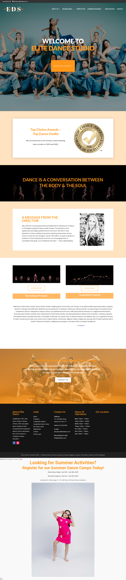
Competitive (80, 9)
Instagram (49, 325)
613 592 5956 (7, 1)
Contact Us (63, 380)
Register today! (63, 66)
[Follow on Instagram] (17, 442)
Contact (120, 9)
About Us (55, 9)
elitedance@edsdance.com (62, 431)
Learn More (36, 288)
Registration (109, 9)
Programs (36, 419)
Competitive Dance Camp (41, 424)
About (35, 416)
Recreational (67, 9)
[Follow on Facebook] (14, 442)
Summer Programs (94, 9)
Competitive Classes (39, 421)
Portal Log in (37, 434)
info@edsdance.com (60, 438)
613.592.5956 (63, 425)
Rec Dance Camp (38, 426)
